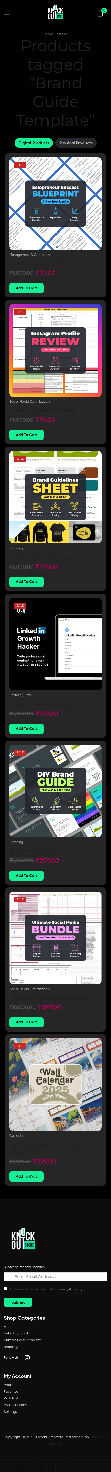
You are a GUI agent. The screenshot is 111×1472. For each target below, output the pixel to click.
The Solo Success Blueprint (45, 263)
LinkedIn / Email (21, 695)
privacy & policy (69, 1289)
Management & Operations (30, 255)
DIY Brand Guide (31, 850)
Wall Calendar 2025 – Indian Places (47, 1148)
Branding (16, 548)
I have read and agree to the (45, 1289)
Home (48, 34)
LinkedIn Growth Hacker (41, 704)
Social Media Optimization (29, 402)
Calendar (16, 1136)
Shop (61, 34)
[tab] (34, 143)
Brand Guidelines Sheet (41, 557)
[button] (7, 13)
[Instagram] (27, 1357)
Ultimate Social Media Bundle (49, 997)
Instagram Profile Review (42, 410)
